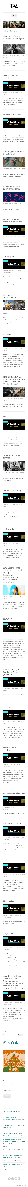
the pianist (8, 933)
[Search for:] (10, 1035)
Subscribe (7, 1095)
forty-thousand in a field (11, 76)
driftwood (7, 618)
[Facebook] (12, 1043)
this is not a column (12, 114)
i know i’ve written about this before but (12, 220)
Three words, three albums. (11, 456)
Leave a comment (7, 272)
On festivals (8, 529)
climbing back (9, 256)
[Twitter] (12, 1178)
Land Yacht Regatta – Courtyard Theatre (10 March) (12, 672)
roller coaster (9, 334)
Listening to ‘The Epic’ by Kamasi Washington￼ (13, 38)
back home (8, 860)
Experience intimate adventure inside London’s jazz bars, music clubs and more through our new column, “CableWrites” (13, 982)
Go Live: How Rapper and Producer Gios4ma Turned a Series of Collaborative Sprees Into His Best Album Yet (14, 1141)
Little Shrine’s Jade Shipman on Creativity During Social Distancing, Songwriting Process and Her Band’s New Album (13, 574)
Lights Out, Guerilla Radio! (9, 296)
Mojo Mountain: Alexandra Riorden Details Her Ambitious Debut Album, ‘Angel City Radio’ (12, 1155)
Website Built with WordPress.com (14, 1183)
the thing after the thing (9, 748)
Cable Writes (16, 55)
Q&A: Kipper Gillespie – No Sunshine (13, 152)
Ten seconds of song (12, 490)
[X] (9, 1043)
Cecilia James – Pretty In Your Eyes (12, 1164)
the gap (6, 707)
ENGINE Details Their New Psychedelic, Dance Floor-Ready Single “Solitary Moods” (14, 380)
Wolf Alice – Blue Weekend (10, 1170)
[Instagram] (5, 1043)
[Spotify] (16, 1043)
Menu (15, 16)
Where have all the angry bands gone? (11, 187)
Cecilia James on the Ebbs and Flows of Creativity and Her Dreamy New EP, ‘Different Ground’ (13, 1133)
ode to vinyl (8, 900)
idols (5, 416)
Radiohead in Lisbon (12, 823)
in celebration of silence (14, 793)
